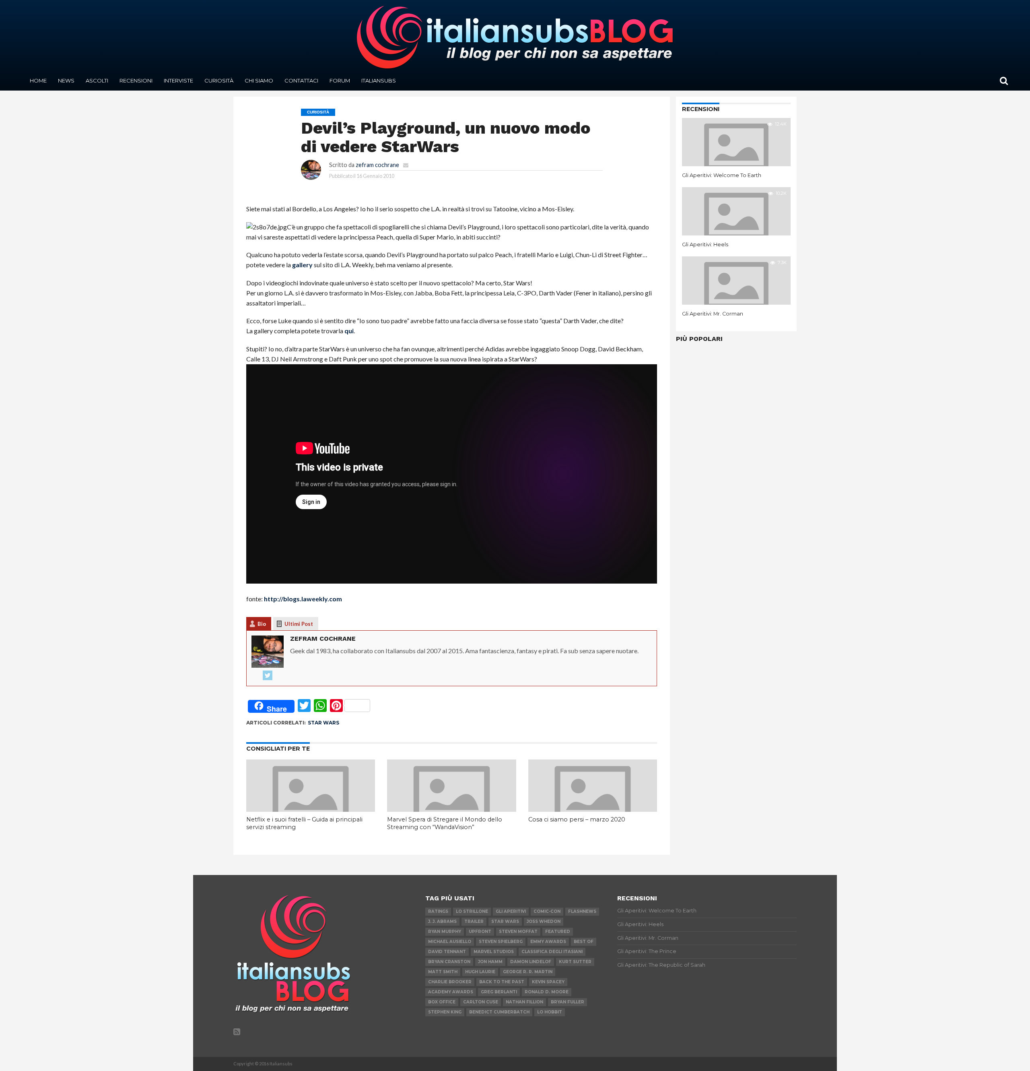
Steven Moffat (518, 931)
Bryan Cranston (449, 961)
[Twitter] (267, 676)
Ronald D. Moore (547, 992)
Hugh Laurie (480, 971)
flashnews (582, 911)
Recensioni (135, 80)
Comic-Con (547, 911)
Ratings (438, 911)
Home (38, 80)
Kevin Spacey (548, 981)
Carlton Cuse (480, 1002)
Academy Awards (450, 992)
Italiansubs (378, 80)
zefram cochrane (377, 164)
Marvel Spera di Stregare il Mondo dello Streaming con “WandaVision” (444, 823)
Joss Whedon (543, 921)
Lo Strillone (472, 911)
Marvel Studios (494, 951)
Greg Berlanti (499, 992)
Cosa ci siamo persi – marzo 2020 (576, 819)
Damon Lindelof (530, 961)
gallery (302, 264)
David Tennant (447, 951)
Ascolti (97, 80)
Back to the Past (501, 981)
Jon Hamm (490, 961)
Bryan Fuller (567, 1002)
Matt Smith (442, 971)
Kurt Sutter (575, 961)
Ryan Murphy (444, 931)
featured (557, 931)
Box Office (441, 1002)
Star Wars (323, 723)
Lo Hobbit (549, 1012)
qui (349, 330)
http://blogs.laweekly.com (303, 599)
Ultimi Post (298, 624)
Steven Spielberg (501, 941)
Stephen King (444, 1012)
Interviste (178, 80)
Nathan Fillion (524, 1002)
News (66, 80)
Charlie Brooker (450, 981)
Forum (340, 80)
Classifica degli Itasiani (552, 951)
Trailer (474, 921)
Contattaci (301, 80)
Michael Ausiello (449, 941)
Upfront (480, 931)
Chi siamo (259, 80)
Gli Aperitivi (511, 911)
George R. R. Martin (527, 971)
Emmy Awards (548, 941)
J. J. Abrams (442, 921)
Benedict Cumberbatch (499, 1012)
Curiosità (218, 80)
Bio (262, 624)
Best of (583, 941)
